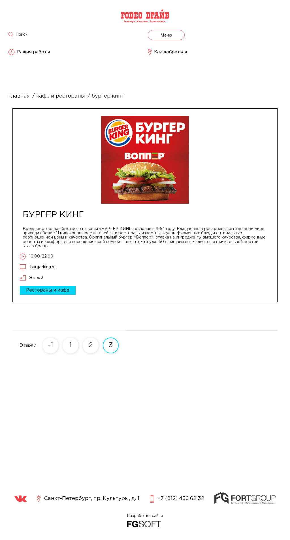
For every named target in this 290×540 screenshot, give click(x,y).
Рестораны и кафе (47, 290)
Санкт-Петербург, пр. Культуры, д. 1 (91, 498)
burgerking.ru (42, 267)
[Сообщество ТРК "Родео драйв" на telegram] (20, 498)
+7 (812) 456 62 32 (180, 498)
